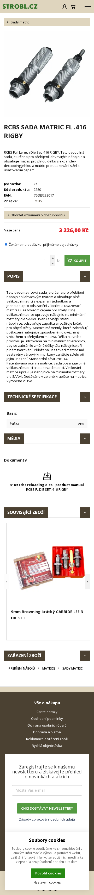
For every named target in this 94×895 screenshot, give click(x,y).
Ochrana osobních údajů (47, 725)
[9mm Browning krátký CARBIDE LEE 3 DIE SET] (49, 566)
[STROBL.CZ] (19, 6)
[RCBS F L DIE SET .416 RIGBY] (47, 74)
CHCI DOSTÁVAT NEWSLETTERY (47, 808)
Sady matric (72, 668)
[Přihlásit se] (65, 6)
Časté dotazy (47, 711)
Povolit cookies (48, 873)
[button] (6, 581)
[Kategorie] (88, 6)
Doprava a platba (47, 732)
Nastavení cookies (47, 882)
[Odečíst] (52, 263)
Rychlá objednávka (47, 745)
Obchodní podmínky (47, 718)
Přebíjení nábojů (22, 668)
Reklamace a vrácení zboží (47, 738)
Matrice (48, 668)
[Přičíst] (52, 258)
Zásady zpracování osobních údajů (47, 819)
